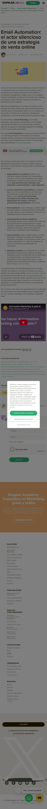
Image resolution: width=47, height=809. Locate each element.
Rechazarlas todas (23, 425)
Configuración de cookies (23, 419)
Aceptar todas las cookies (23, 413)
